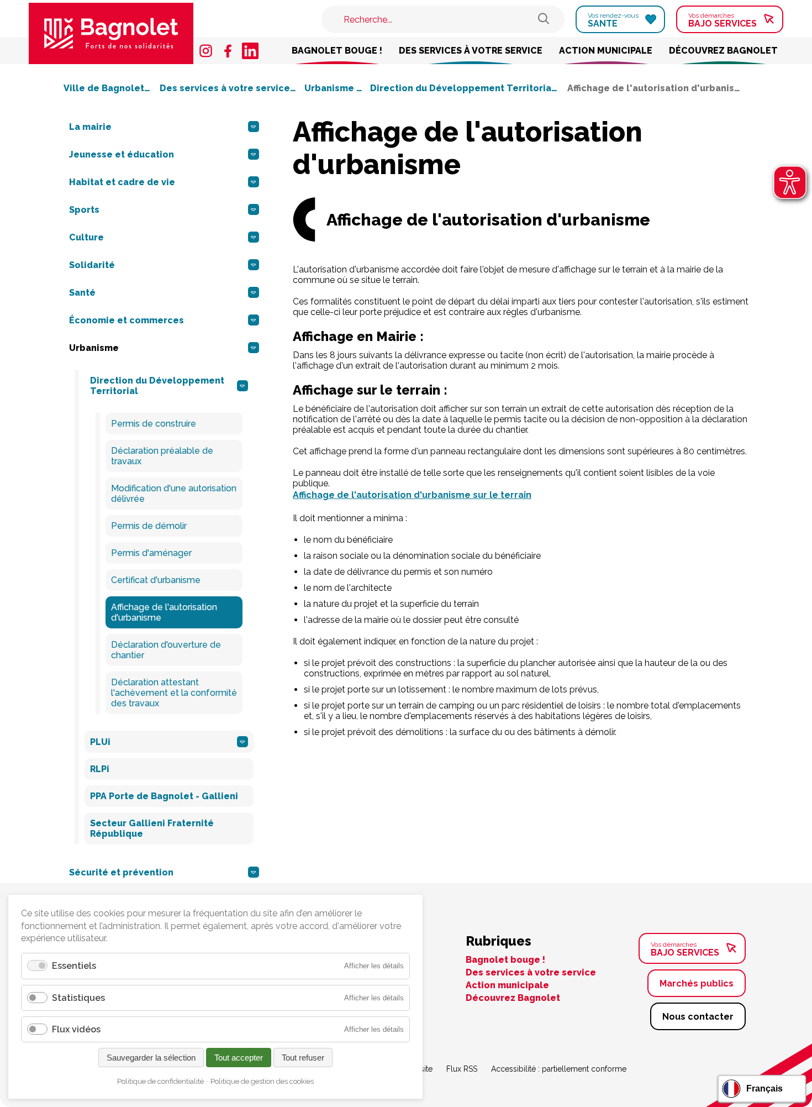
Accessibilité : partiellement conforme (558, 1068)
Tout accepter (238, 1057)
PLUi (100, 742)
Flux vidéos (76, 1029)
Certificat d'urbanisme (156, 580)
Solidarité (92, 265)
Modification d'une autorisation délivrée (173, 493)
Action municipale (605, 50)
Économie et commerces (126, 320)
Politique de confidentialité (160, 1081)
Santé (82, 292)
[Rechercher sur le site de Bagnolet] (543, 20)
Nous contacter (698, 1016)
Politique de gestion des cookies (262, 1081)
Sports (84, 209)
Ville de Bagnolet (105, 88)
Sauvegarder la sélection (151, 1057)
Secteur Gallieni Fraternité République (152, 828)
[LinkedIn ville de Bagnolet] (250, 51)
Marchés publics (697, 983)
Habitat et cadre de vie (122, 182)
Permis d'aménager (151, 553)
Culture (86, 237)
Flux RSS (461, 1068)
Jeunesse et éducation (121, 154)
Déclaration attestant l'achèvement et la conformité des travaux (174, 693)
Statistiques (78, 998)
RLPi (99, 769)
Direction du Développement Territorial (463, 88)
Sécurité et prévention (121, 872)
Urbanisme (330, 88)
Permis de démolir (149, 526)
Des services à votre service (470, 50)
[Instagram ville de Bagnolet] (206, 51)
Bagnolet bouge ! (337, 50)
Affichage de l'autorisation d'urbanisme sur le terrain (412, 495)
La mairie (90, 127)
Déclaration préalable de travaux (162, 455)
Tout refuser (303, 1057)
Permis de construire (153, 423)
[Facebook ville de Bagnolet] (228, 51)
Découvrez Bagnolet (723, 50)
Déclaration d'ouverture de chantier (166, 649)
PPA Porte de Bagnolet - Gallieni (164, 796)
